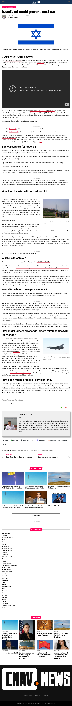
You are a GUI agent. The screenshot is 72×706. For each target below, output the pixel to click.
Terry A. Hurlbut (13, 17)
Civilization (5, 540)
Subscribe (38, 696)
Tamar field (12, 129)
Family (4, 561)
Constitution (5, 546)
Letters (4, 582)
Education (5, 554)
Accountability (6, 533)
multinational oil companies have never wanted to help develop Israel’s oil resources (42, 268)
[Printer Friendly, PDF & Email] (64, 408)
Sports (4, 599)
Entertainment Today (8, 557)
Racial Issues (6, 593)
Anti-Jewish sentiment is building (20, 373)
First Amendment (7, 563)
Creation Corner (7, 550)
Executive (5, 559)
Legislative (5, 578)
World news (5, 608)
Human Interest (6, 569)
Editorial (4, 552)
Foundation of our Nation (9, 565)
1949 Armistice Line (43, 262)
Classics (4, 542)
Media (4, 584)
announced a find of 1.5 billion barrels (42, 111)
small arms (16, 352)
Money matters (6, 586)
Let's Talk (5, 580)
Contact (45, 696)
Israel (26, 450)
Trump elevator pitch (8, 605)
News (3, 589)
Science (4, 597)
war (17, 293)
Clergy (4, 544)
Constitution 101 (7, 548)
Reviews (4, 595)
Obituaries (5, 591)
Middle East (33, 450)
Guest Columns (6, 567)
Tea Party (5, 603)
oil (39, 450)
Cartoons (4, 535)
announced (40, 63)
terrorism (45, 450)
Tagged (4, 601)
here (41, 142)
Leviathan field (13, 132)
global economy (18, 450)
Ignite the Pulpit (7, 572)
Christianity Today (7, 537)
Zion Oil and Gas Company (13, 60)
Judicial (4, 576)
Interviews (5, 574)
